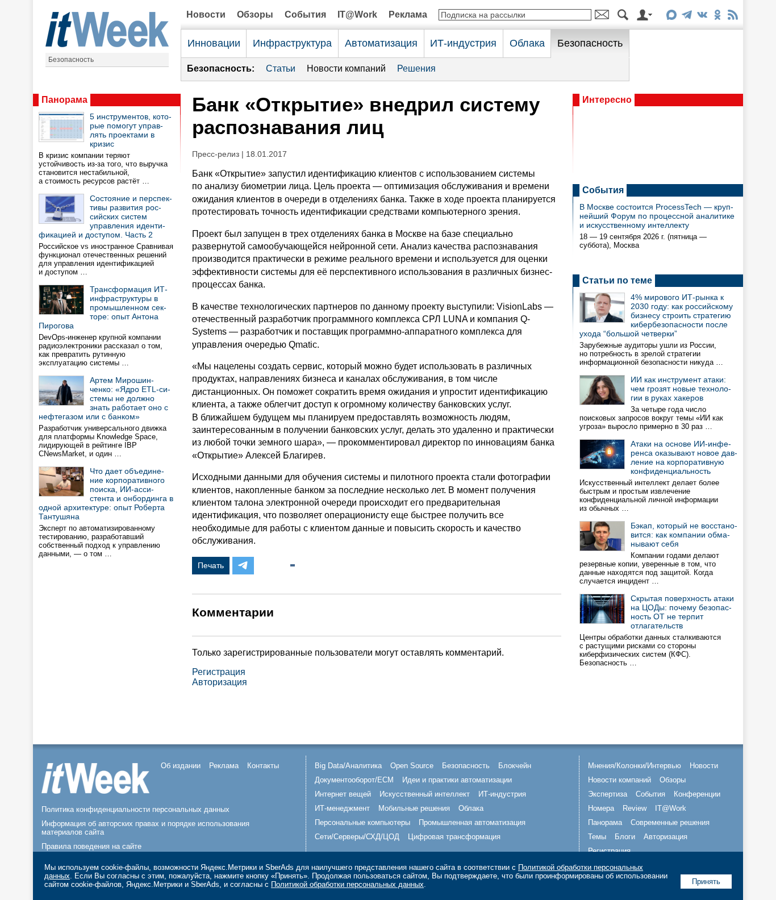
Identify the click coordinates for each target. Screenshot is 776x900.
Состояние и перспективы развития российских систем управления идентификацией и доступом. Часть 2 (105, 216)
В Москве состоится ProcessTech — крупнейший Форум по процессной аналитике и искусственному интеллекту (657, 216)
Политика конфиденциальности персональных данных (135, 809)
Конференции (697, 794)
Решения (416, 68)
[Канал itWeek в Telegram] (686, 17)
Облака (527, 43)
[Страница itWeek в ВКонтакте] (702, 17)
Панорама (64, 100)
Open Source (411, 765)
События (305, 14)
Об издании (181, 765)
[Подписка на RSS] (732, 17)
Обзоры (255, 14)
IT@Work (357, 14)
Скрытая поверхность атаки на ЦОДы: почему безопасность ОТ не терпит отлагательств (682, 612)
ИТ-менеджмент (342, 808)
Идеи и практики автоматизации (457, 780)
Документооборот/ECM (354, 780)
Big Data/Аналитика (348, 765)
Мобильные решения (414, 808)
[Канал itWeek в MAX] (671, 17)
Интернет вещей (343, 794)
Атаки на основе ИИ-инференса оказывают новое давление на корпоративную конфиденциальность (684, 457)
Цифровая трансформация (454, 836)
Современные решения (670, 822)
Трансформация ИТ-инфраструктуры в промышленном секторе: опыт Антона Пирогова (103, 307)
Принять (706, 881)
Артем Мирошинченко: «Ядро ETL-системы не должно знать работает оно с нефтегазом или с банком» (104, 398)
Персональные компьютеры (362, 822)
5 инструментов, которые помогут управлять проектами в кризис (131, 130)
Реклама (408, 14)
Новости (206, 14)
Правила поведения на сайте (91, 846)
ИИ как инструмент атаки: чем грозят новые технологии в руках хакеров (681, 388)
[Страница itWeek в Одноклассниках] (717, 17)
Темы (597, 836)
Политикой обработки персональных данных (347, 884)
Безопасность (71, 60)
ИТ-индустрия (463, 43)
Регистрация (218, 672)
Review (634, 808)
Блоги (625, 836)
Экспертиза (607, 794)
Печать (211, 565)
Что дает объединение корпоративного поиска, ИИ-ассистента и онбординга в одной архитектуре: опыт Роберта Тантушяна (106, 493)
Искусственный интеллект (424, 794)
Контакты (263, 765)
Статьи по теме (617, 280)
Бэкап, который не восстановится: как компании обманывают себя (684, 534)
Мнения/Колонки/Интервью (634, 765)
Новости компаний (346, 68)
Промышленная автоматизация (472, 822)
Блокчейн (514, 765)
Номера (601, 808)
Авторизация (219, 682)
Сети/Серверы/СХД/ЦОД (357, 836)
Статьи (280, 68)
